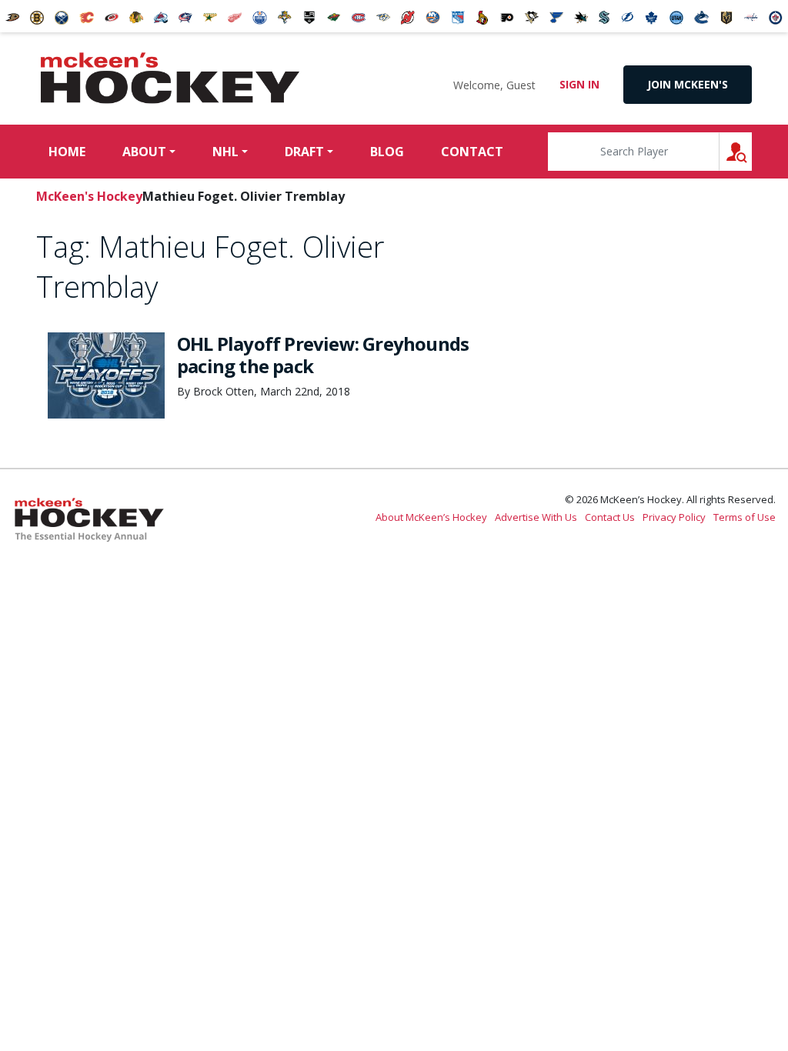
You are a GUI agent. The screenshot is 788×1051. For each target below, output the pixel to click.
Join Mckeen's (687, 84)
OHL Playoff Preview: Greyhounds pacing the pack (323, 355)
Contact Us (610, 517)
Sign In (579, 84)
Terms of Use (744, 517)
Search (751, 151)
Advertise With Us (536, 517)
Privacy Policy (674, 517)
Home (66, 151)
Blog (387, 151)
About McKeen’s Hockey (431, 517)
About (144, 151)
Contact (472, 151)
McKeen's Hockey (170, 78)
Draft (304, 151)
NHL (225, 151)
